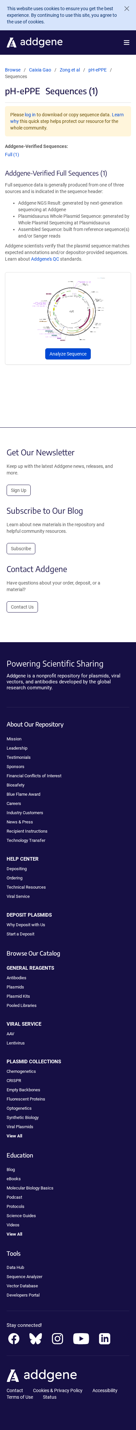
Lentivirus (16, 1043)
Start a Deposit (20, 933)
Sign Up (18, 490)
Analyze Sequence (68, 354)
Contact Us (22, 607)
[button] (126, 42)
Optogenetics (19, 1108)
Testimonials (19, 757)
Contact (15, 1390)
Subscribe (21, 548)
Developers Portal (23, 1295)
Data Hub (15, 1267)
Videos (13, 1224)
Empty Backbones (23, 1089)
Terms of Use (20, 1397)
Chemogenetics (21, 1071)
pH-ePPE (97, 69)
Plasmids (15, 987)
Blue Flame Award (23, 794)
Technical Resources (26, 887)
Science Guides (21, 1215)
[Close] (124, 8)
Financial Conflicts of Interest (34, 775)
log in (30, 114)
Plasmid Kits (18, 996)
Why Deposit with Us (26, 924)
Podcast (14, 1197)
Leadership (17, 748)
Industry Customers (25, 812)
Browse (12, 69)
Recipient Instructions (27, 831)
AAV (10, 1033)
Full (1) (12, 154)
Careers (14, 803)
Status (49, 1397)
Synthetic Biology (23, 1117)
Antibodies (16, 977)
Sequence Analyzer (24, 1276)
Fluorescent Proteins (26, 1099)
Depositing (17, 868)
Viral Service (18, 896)
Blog (11, 1169)
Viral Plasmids (20, 1126)
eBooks (14, 1178)
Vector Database (22, 1285)
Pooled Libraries (22, 1005)
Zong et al (70, 69)
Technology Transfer (26, 840)
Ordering (14, 877)
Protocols (15, 1206)
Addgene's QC (45, 259)
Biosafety (15, 785)
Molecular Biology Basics (30, 1188)
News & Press (20, 821)
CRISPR (14, 1080)
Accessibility (105, 1390)
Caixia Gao (40, 69)
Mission (14, 738)
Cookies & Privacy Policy (58, 1390)
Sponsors (15, 766)
